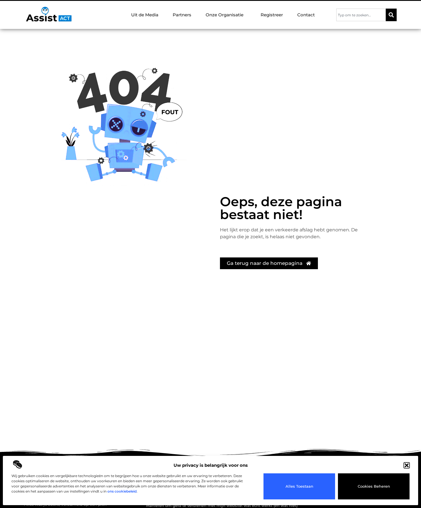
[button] (407, 465)
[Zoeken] (391, 15)
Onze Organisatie (224, 14)
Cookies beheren (374, 486)
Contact (306, 14)
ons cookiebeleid (122, 491)
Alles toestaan (299, 486)
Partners (182, 14)
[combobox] (361, 15)
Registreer (272, 14)
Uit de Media (144, 14)
